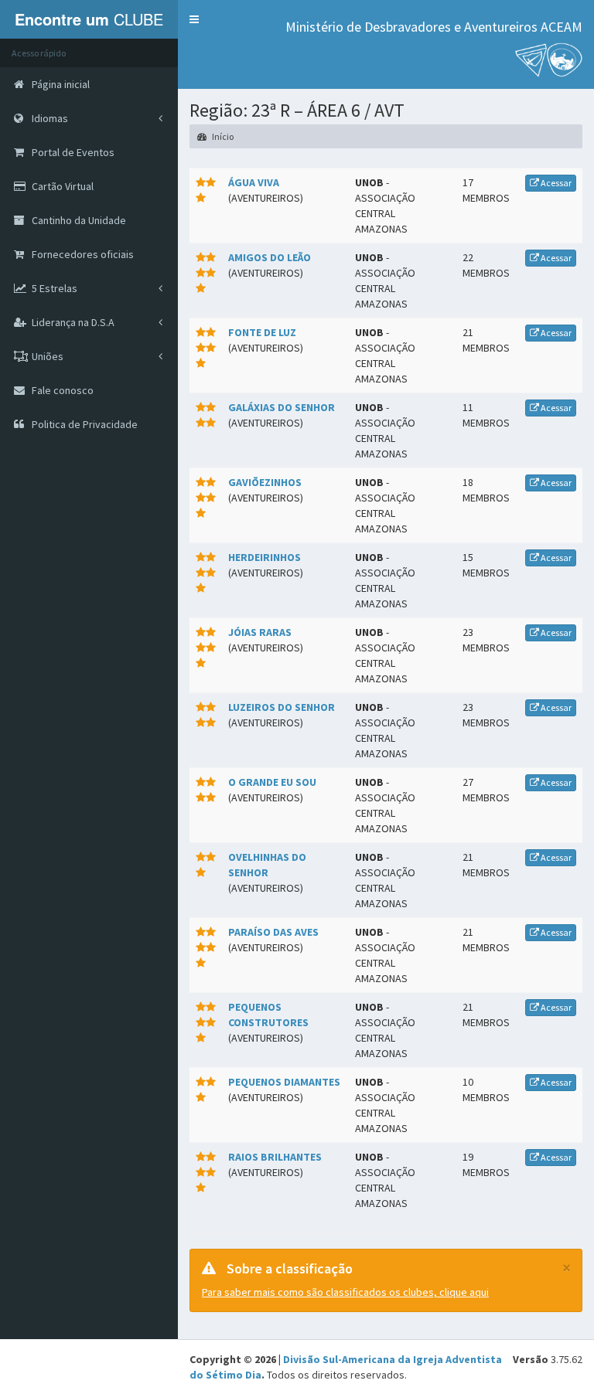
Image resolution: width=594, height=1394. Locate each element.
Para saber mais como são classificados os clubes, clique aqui (345, 1292)
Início (222, 136)
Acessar (555, 183)
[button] (194, 19)
